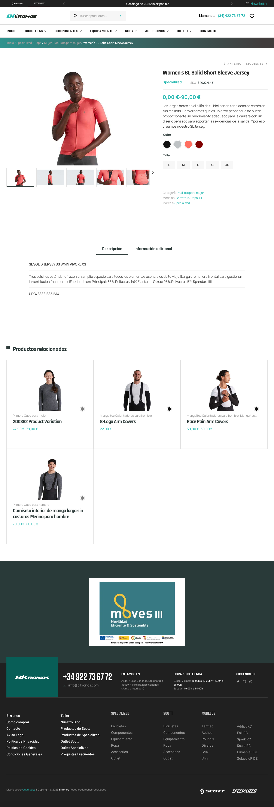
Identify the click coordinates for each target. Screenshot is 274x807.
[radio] (167, 144)
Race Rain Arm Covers (207, 421)
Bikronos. (64, 789)
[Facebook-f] (238, 681)
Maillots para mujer (67, 43)
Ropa (38, 43)
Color (167, 135)
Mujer (48, 43)
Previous (153, 182)
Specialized (24, 43)
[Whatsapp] (250, 681)
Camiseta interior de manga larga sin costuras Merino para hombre (48, 513)
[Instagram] (244, 681)
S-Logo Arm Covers (118, 421)
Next (153, 173)
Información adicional (153, 249)
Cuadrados (28, 789)
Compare (23, 443)
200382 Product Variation (37, 421)
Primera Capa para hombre (31, 505)
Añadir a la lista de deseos (17, 443)
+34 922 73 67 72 (87, 676)
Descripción (112, 249)
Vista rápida (30, 443)
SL (201, 198)
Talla (166, 155)
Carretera (182, 198)
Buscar (120, 16)
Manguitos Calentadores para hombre (126, 415)
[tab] (112, 250)
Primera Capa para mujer (30, 415)
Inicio (10, 43)
